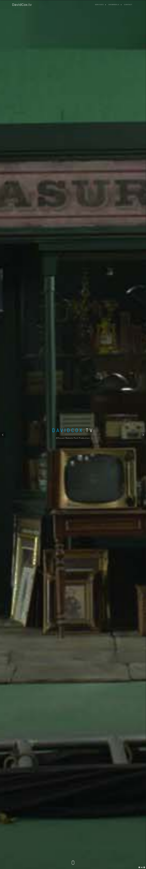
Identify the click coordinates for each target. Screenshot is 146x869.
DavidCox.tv (22, 5)
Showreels (113, 4)
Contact (128, 4)
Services (99, 4)
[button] (3, 435)
